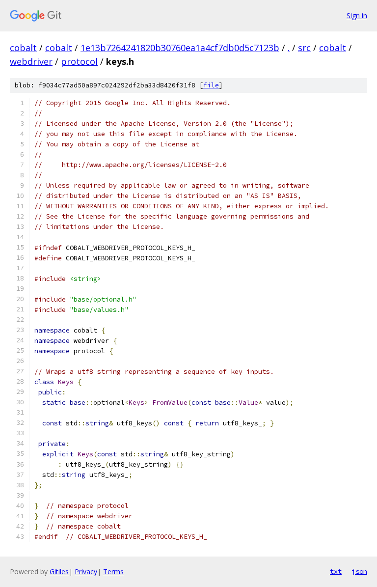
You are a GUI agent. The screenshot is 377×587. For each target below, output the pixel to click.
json (359, 571)
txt (336, 571)
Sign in (357, 15)
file (211, 85)
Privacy (86, 571)
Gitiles (59, 571)
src (304, 48)
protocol (79, 61)
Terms (113, 571)
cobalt (23, 48)
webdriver (31, 61)
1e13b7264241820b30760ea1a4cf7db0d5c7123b (180, 48)
